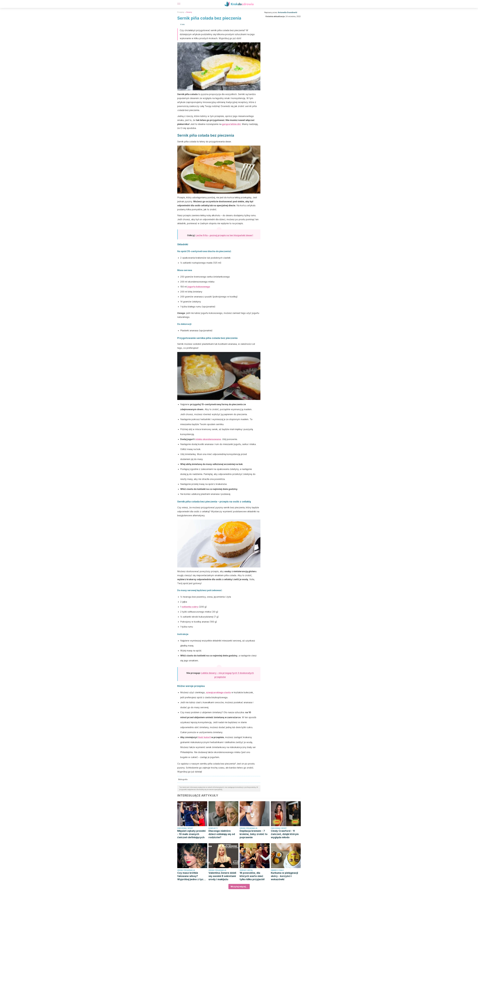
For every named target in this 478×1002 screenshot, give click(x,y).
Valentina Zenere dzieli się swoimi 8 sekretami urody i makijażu (222, 876)
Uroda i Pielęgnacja (248, 828)
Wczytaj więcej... (239, 886)
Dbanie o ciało (277, 870)
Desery (189, 12)
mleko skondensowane (208, 439)
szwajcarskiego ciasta (218, 692)
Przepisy (180, 12)
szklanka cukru (190, 606)
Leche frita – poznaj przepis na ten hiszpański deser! (224, 235)
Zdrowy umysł (246, 870)
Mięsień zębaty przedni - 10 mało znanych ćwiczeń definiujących (191, 834)
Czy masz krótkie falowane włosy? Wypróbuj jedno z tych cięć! (191, 876)
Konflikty (213, 828)
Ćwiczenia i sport (185, 828)
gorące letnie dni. (231, 124)
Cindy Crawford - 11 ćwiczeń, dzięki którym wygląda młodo (285, 834)
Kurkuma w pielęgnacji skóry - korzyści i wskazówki (284, 876)
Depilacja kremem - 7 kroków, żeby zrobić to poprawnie (254, 834)
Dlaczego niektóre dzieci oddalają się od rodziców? (222, 834)
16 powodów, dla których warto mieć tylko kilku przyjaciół (252, 876)
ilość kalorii (204, 737)
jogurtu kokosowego (198, 286)
